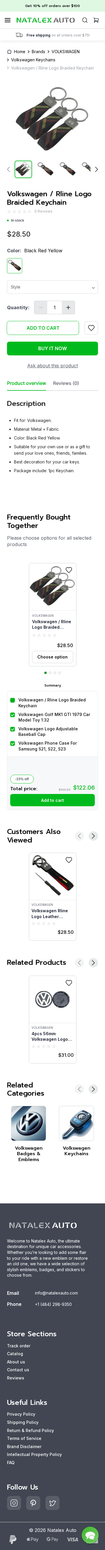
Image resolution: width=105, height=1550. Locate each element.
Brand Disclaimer (24, 1446)
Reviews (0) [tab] (66, 383)
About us (16, 1361)
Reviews (15, 1377)
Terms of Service (24, 1438)
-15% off (22, 779)
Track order (18, 1345)
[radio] (9, 211)
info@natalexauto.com (56, 1292)
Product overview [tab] (26, 383)
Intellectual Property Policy (34, 1454)
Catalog (15, 1353)
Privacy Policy (21, 1414)
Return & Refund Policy (30, 1430)
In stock (17, 220)
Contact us (18, 1369)
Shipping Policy (22, 1422)
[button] (52, 614)
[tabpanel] (52, 434)
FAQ (11, 1462)
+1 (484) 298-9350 (53, 1304)
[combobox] (52, 285)
